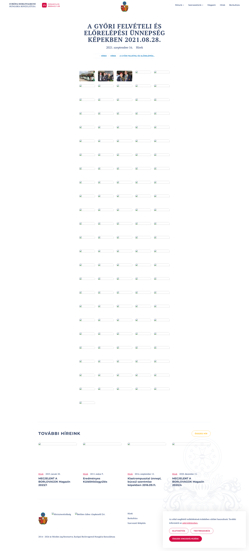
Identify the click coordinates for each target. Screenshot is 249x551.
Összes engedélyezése (185, 539)
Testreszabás (202, 531)
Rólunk (178, 5)
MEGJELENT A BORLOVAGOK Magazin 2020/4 (188, 482)
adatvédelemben (190, 523)
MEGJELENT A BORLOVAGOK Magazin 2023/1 (54, 482)
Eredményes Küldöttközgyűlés (95, 480)
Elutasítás (178, 531)
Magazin (212, 5)
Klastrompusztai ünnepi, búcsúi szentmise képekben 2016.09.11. (144, 482)
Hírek (222, 5)
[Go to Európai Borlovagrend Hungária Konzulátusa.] (96, 56)
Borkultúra (234, 5)
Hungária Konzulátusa (22, 5)
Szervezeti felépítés (137, 523)
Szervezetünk (194, 5)
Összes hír (201, 433)
